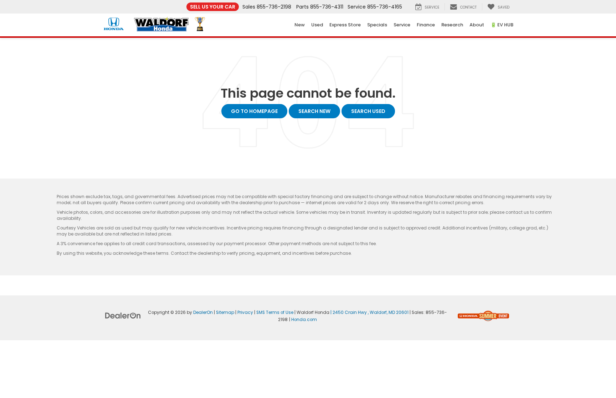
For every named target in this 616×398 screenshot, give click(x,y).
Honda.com (304, 319)
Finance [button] (426, 24)
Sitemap (225, 312)
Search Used (368, 111)
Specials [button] (377, 24)
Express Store (345, 24)
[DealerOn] (123, 315)
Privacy (245, 312)
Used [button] (317, 24)
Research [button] (452, 24)
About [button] (476, 24)
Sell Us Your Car (212, 6)
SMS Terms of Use (274, 312)
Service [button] (402, 24)
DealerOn (203, 312)
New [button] (299, 24)
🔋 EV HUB (502, 24)
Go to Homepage (254, 111)
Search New (314, 111)
